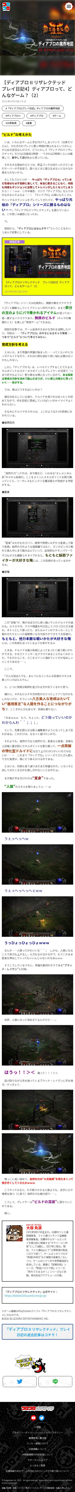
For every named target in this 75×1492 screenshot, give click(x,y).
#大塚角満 (11, 123)
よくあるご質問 (37, 1465)
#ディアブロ (36, 115)
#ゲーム (57, 115)
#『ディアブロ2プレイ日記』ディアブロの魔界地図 (33, 108)
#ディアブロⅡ (13, 115)
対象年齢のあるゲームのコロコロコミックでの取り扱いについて (37, 1470)
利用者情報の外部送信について (37, 1454)
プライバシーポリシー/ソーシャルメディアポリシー (37, 1432)
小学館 (37, 1426)
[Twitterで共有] (20, 1381)
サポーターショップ (37, 1459)
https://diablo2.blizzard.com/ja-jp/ (26, 1295)
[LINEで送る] (55, 1381)
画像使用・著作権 (37, 1437)
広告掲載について (37, 1448)
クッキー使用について (37, 1443)
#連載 (29, 123)
